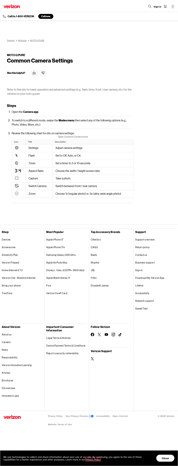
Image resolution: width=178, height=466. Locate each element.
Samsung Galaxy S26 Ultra (60, 254)
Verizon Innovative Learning (17, 365)
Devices (6, 239)
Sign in (139, 270)
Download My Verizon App (149, 277)
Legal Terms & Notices (58, 337)
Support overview (145, 239)
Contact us (141, 254)
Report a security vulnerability (62, 353)
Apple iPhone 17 (54, 239)
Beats (94, 254)
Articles (6, 372)
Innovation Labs (10, 395)
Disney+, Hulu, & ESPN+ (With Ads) (65, 270)
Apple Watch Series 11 (58, 277)
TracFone (7, 293)
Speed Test (141, 308)
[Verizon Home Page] (11, 6)
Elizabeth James (100, 285)
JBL (93, 270)
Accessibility (142, 293)
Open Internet (120, 416)
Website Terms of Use (60, 424)
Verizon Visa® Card (56, 293)
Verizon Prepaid (10, 262)
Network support (144, 300)
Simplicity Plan (10, 254)
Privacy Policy (55, 416)
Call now (45, 16)
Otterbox (96, 239)
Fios (48, 285)
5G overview (8, 388)
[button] (34, 73)
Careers (6, 342)
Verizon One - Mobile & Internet (18, 277)
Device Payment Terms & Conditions (66, 345)
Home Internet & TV (12, 270)
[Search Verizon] (150, 6)
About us (6, 334)
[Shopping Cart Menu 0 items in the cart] (165, 6)
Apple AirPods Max (56, 262)
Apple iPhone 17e (55, 247)
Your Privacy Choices (77, 416)
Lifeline (139, 285)
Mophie (95, 262)
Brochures (7, 380)
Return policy (142, 247)
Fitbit (93, 277)
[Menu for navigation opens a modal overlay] (173, 6)
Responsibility (10, 357)
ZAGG (94, 247)
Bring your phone (11, 285)
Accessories (9, 247)
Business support (145, 262)
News (5, 349)
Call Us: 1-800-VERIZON (21, 16)
